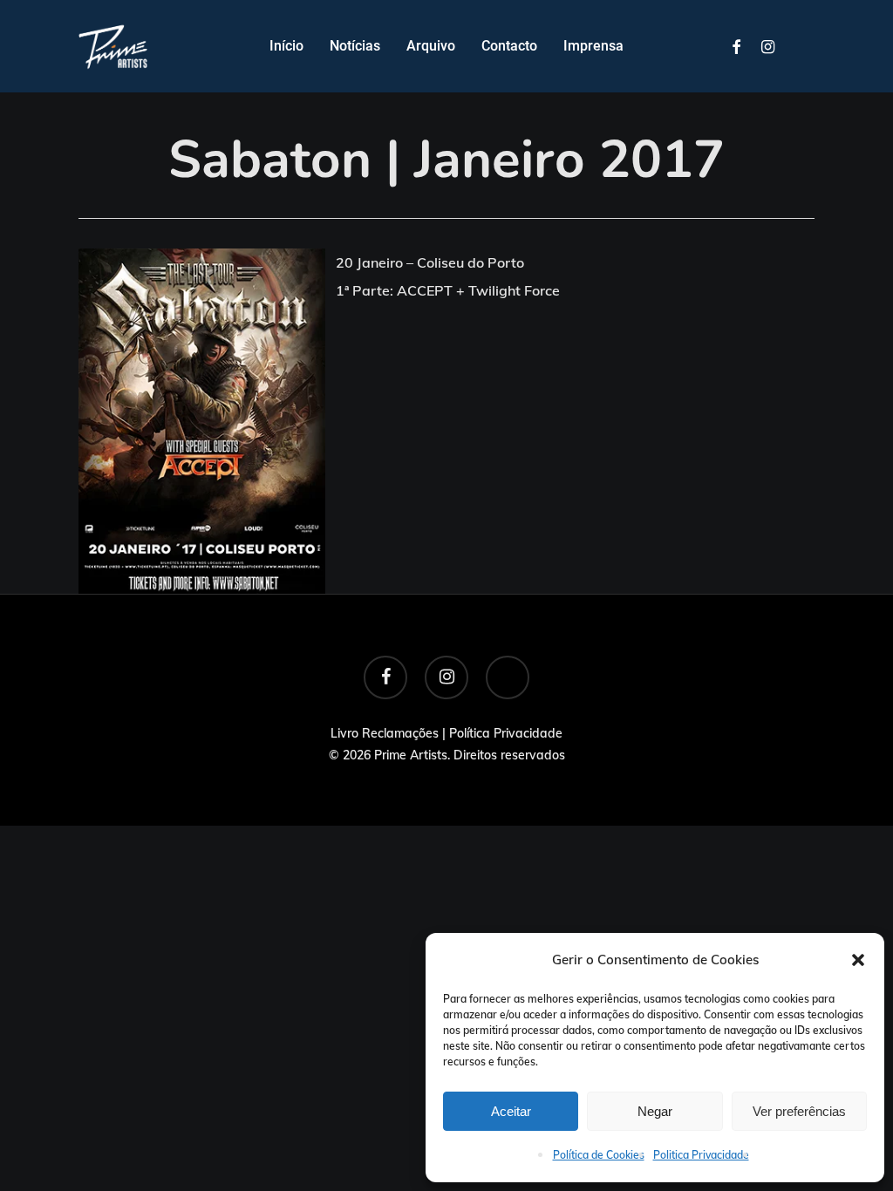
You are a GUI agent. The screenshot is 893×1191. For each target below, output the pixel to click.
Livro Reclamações (385, 733)
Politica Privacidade (701, 1154)
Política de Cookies (598, 1154)
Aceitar (511, 1111)
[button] (858, 960)
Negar (654, 1111)
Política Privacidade (505, 733)
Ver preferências (799, 1111)
